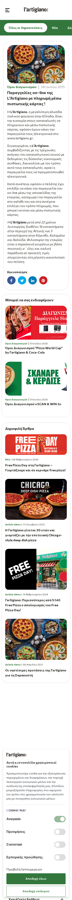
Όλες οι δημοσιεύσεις (25, 27)
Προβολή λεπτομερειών (24, 869)
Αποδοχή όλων (36, 878)
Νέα (55, 27)
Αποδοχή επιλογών (36, 891)
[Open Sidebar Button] (7, 10)
